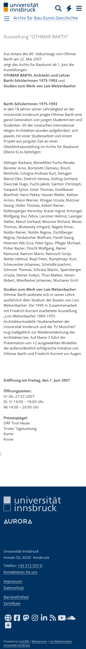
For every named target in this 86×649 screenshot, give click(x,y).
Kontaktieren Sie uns (20, 572)
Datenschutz (14, 587)
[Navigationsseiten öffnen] (7, 18)
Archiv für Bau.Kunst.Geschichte (45, 18)
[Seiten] (79, 8)
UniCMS (24, 641)
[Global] (67, 7)
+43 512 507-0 (30, 565)
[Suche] (58, 8)
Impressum (13, 581)
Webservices (39, 641)
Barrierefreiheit (16, 597)
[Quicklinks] (69, 8)
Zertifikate (12, 603)
